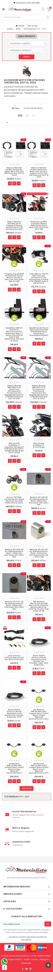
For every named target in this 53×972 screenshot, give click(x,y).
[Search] (47, 17)
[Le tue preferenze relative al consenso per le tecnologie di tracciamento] (4, 967)
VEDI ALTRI (26, 788)
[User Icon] (43, 9)
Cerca (26, 56)
